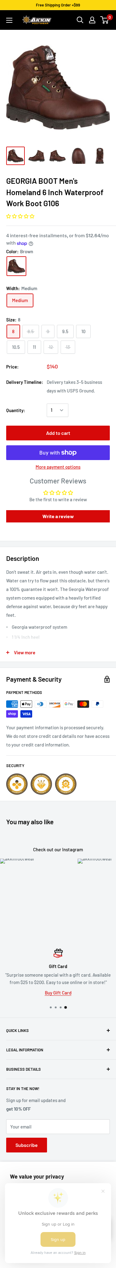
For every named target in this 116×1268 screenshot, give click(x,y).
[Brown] (16, 266)
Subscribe (26, 1145)
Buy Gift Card (58, 992)
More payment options (58, 467)
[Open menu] (9, 20)
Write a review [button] (58, 516)
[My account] (92, 20)
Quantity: (15, 410)
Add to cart (58, 433)
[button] (20, 216)
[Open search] (80, 20)
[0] (105, 20)
